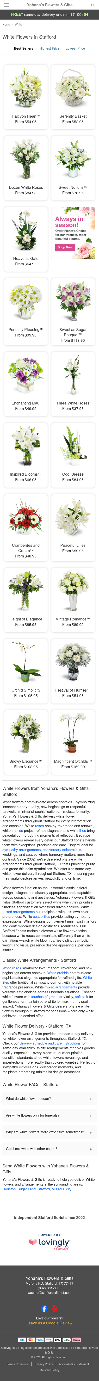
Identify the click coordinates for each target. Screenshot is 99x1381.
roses (39, 825)
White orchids (58, 972)
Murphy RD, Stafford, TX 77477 (50, 1283)
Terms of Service (18, 1364)
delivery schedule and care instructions (50, 1042)
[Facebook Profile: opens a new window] (44, 1308)
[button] (88, 1370)
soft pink (81, 996)
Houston (9, 1188)
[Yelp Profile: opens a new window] (54, 1308)
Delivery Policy (49, 1370)
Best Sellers (23, 48)
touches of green (44, 996)
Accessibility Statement (74, 1364)
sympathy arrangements (21, 849)
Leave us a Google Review (49, 1323)
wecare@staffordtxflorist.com (50, 1292)
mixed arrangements (18, 911)
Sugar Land (27, 1188)
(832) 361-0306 (50, 1288)
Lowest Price (75, 48)
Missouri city (61, 1188)
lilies (82, 830)
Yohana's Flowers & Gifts (50, 5)
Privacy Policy (44, 1364)
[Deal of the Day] (73, 236)
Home (6, 24)
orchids (17, 830)
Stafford (43, 1188)
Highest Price (49, 48)
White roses (11, 967)
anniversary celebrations (62, 849)
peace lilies (41, 916)
